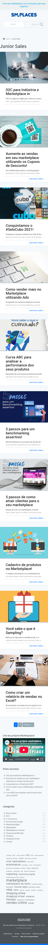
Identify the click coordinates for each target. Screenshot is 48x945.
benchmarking (39, 855)
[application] (24, 750)
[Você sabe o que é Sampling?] (24, 607)
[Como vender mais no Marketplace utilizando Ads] (24, 267)
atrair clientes (21, 855)
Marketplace (11, 827)
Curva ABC (30, 862)
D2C (7, 816)
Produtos (10, 836)
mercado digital (20, 887)
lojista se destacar (29, 871)
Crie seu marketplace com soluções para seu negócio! (24, 5)
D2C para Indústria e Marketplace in (22, 92)
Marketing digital (13, 824)
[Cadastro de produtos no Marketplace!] (24, 543)
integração (16, 871)
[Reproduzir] (6, 759)
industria (34, 868)
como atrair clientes (31, 858)
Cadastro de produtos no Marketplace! (23, 567)
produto (27, 890)
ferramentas (37, 865)
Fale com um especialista (29, 936)
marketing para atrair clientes (15, 877)
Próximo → (28, 725)
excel (30, 865)
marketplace (16, 880)
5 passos (9, 855)
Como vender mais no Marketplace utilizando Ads (23, 293)
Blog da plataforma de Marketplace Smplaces (18, 925)
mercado (9, 887)
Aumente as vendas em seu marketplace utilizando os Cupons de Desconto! (23, 160)
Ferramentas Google (14, 822)
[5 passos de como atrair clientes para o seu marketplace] (24, 475)
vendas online (16, 902)
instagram (9, 871)
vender (31, 903)
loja (22, 871)
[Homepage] (24, 15)
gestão (23, 868)
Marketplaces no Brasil (15, 830)
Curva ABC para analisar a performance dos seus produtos (20, 363)
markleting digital (36, 884)
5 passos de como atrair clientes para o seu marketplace (22, 501)
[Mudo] (37, 759)
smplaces (30, 896)
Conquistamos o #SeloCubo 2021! (19, 227)
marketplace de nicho (18, 883)
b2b (28, 855)
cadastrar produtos (12, 858)
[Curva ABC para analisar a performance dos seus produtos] (24, 335)
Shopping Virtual (12, 839)
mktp (9, 889)
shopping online (15, 893)
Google (28, 868)
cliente (21, 858)
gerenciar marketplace (13, 868)
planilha (21, 890)
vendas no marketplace (25, 900)
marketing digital (26, 874)
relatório (33, 890)
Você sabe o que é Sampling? (20, 631)
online (15, 890)
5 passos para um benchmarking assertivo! (20, 433)
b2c (32, 855)
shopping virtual (15, 896)
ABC (14, 855)
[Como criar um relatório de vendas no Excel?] (24, 670)
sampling (40, 890)
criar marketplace (16, 861)
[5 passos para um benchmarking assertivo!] (24, 407)
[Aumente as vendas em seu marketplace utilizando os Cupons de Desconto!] (24, 132)
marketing (11, 874)
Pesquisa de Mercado (15, 833)
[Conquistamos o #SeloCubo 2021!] (24, 203)
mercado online (34, 887)
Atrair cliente (11, 813)
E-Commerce (11, 819)
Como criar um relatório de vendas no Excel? (24, 696)
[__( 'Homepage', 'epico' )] (24, 920)
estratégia (25, 865)
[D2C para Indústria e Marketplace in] (24, 68)
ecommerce (13, 864)
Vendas (9, 842)
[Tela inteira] (42, 759)
